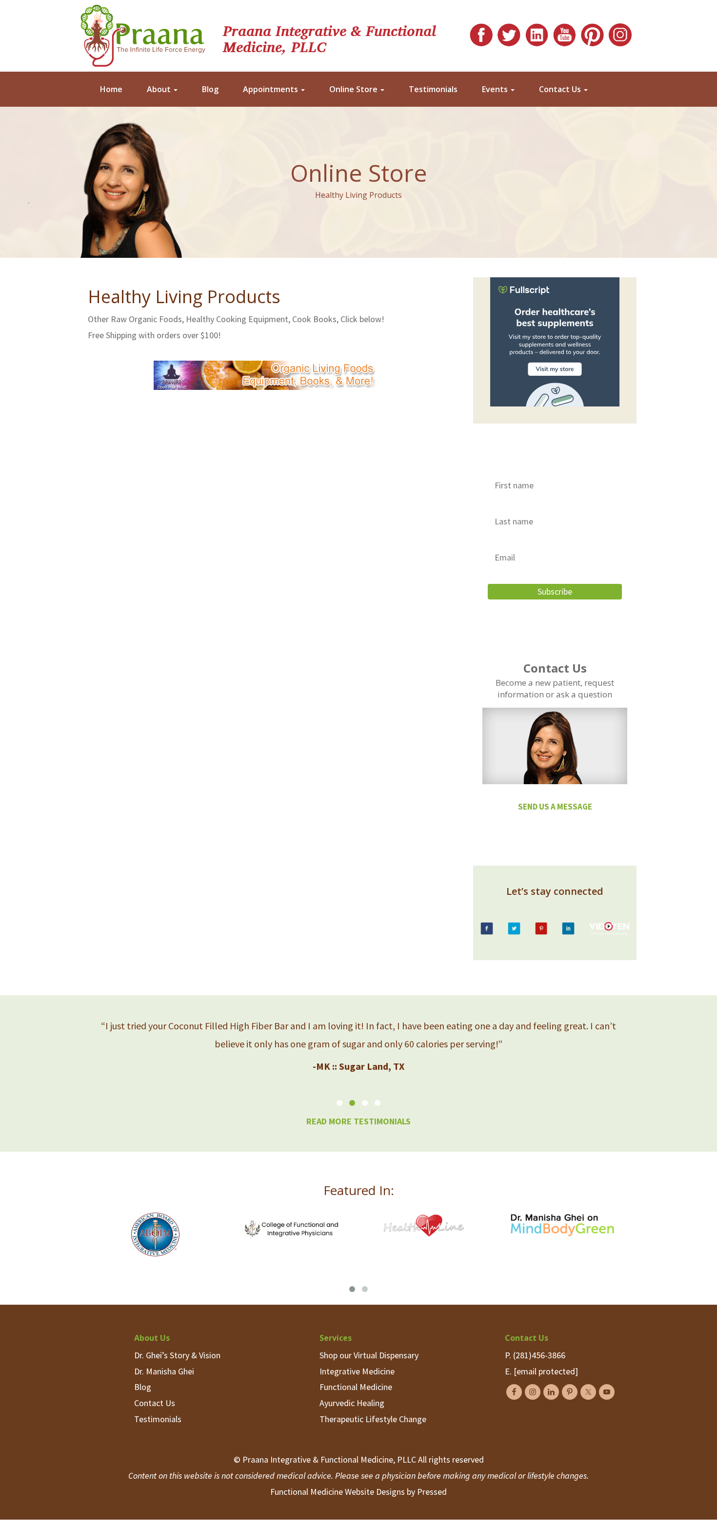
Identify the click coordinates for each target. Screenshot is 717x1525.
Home (111, 89)
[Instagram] (620, 32)
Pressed (432, 1491)
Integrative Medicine (357, 1371)
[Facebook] (481, 32)
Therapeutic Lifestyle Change (372, 1419)
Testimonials (433, 89)
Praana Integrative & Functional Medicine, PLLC (329, 38)
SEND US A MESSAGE (555, 806)
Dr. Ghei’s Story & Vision (177, 1355)
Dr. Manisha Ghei (164, 1371)
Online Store (354, 89)
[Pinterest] (592, 32)
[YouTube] (565, 32)
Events (496, 89)
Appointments (271, 89)
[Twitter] (509, 32)
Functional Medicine (355, 1386)
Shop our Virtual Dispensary (368, 1355)
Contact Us (561, 89)
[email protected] (546, 1371)
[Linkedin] (537, 32)
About (160, 89)
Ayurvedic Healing (351, 1403)
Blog (210, 89)
